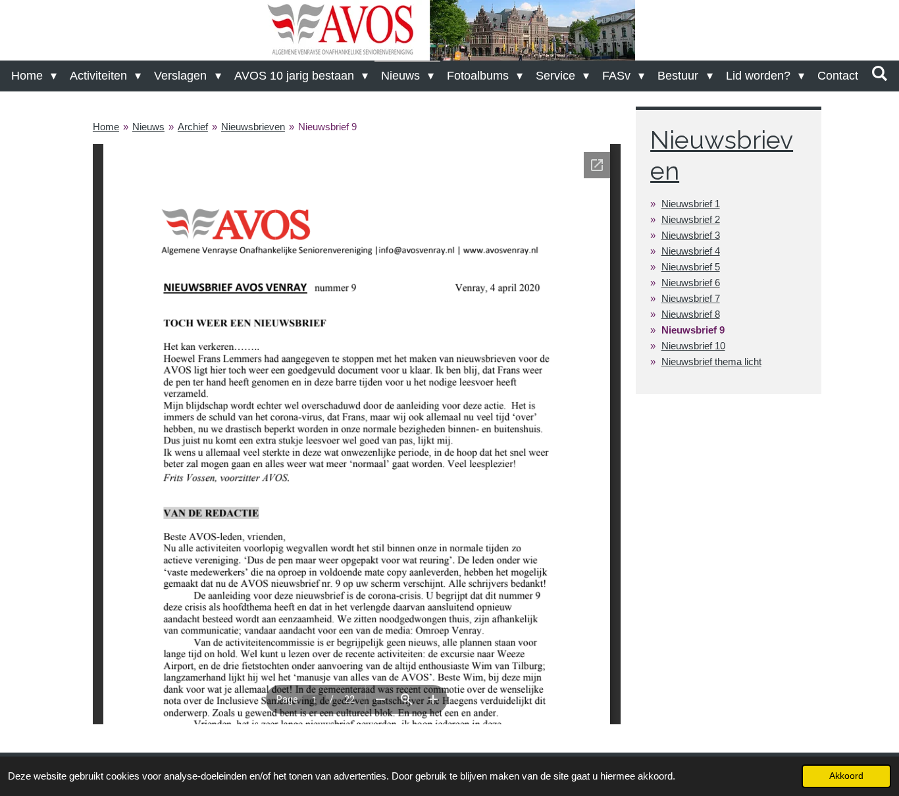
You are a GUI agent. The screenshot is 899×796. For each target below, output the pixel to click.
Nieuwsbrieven (253, 126)
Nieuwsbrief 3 (690, 235)
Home (106, 126)
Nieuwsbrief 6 (690, 282)
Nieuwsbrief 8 (690, 314)
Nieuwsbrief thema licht (711, 361)
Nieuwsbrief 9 (327, 126)
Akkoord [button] (846, 776)
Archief (193, 126)
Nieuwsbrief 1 (690, 203)
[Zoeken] (879, 74)
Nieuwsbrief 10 (693, 345)
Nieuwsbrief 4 (690, 251)
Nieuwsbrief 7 (690, 298)
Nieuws (148, 126)
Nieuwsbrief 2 (690, 219)
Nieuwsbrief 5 (690, 266)
